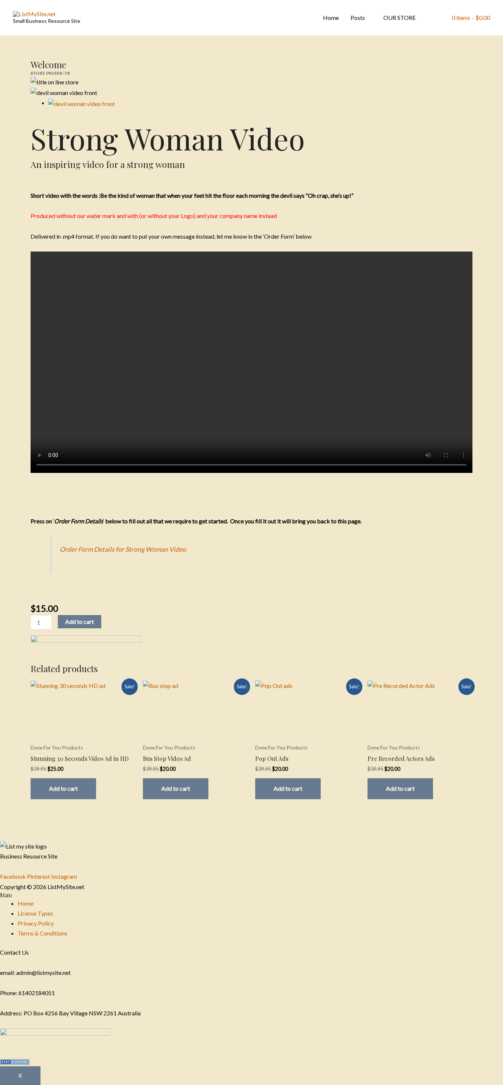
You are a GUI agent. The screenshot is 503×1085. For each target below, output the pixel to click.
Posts (358, 17)
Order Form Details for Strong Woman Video (123, 549)
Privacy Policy (36, 923)
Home (331, 17)
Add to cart (79, 621)
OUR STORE (399, 17)
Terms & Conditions (42, 933)
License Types (35, 913)
